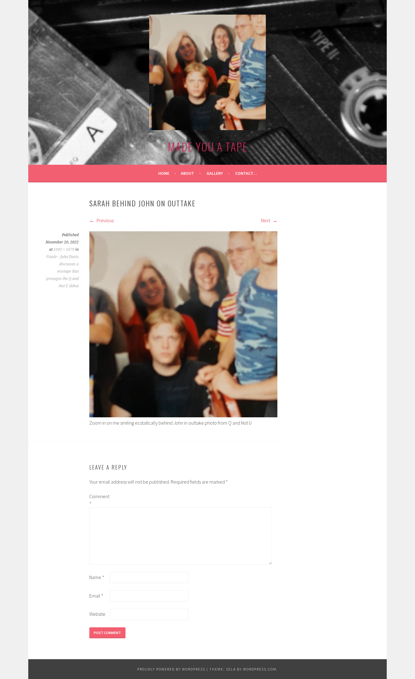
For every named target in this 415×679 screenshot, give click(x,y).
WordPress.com (259, 669)
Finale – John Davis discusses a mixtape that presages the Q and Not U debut (62, 271)
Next (266, 220)
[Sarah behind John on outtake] (183, 415)
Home (163, 173)
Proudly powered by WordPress (171, 669)
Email (96, 596)
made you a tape (208, 146)
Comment (99, 500)
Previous (105, 220)
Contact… (246, 173)
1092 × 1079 (63, 249)
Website (97, 614)
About (187, 173)
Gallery (215, 173)
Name (96, 577)
